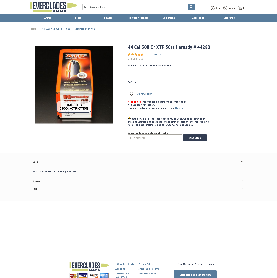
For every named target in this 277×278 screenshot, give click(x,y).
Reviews (39, 181)
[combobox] (138, 7)
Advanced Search (147, 273)
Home (33, 29)
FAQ (35, 189)
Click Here (180, 108)
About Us (120, 268)
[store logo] (53, 7)
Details (36, 161)
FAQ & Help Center (125, 263)
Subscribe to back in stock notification (148, 132)
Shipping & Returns (148, 268)
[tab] (138, 162)
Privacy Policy (145, 263)
